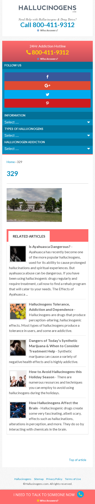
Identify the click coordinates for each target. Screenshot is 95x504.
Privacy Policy (54, 479)
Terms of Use (73, 479)
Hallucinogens (22, 479)
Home (11, 162)
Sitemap (39, 479)
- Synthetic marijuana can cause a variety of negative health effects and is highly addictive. (44, 351)
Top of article (77, 460)
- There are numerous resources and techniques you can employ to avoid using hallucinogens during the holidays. (45, 382)
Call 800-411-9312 (47, 24)
